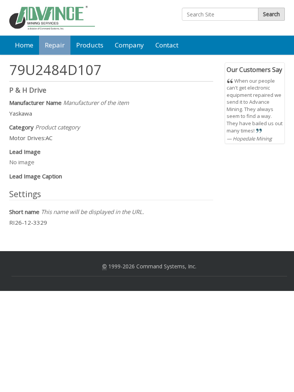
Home (24, 45)
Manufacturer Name (69, 102)
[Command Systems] (52, 18)
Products (89, 45)
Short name (76, 212)
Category (44, 127)
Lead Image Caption (35, 176)
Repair (55, 45)
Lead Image (25, 151)
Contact (166, 45)
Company (129, 45)
